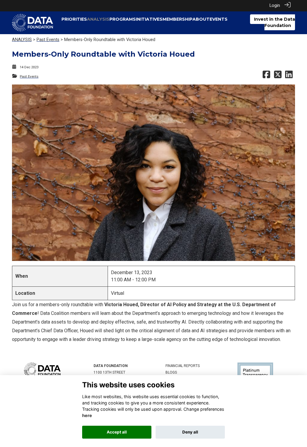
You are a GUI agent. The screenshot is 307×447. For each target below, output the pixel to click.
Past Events (48, 39)
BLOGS (171, 372)
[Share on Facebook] (266, 76)
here (87, 415)
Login (275, 5)
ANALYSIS (22, 39)
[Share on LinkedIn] (289, 76)
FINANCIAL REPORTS (182, 366)
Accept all (117, 432)
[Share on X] (278, 76)
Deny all (190, 432)
